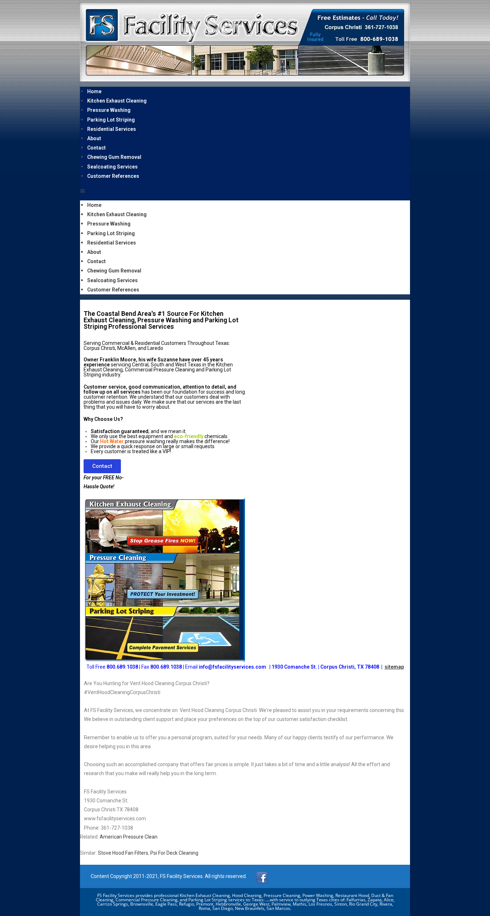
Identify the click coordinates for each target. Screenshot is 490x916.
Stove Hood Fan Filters (123, 853)
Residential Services (111, 129)
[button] (245, 190)
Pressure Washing (109, 110)
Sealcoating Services (112, 167)
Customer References (113, 176)
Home (94, 91)
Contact (96, 148)
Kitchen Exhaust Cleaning (117, 101)
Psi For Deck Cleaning (174, 853)
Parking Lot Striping (111, 120)
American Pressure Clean (128, 837)
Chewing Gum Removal (114, 157)
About (94, 138)
